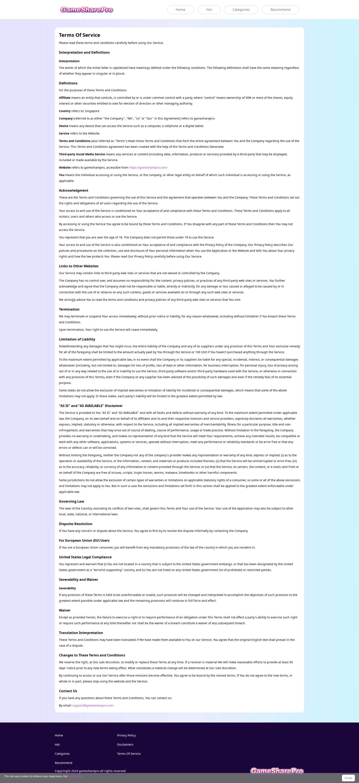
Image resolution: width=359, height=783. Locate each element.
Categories (241, 9)
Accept (348, 778)
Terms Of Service (129, 754)
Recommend (280, 9)
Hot (209, 9)
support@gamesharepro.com (93, 705)
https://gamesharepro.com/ (148, 167)
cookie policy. (76, 776)
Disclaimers (125, 744)
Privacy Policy (126, 735)
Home (180, 9)
